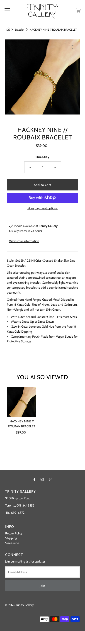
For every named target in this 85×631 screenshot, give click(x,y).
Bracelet (19, 29)
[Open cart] (78, 9)
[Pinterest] (50, 479)
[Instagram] (42, 479)
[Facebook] (34, 479)
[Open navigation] (7, 9)
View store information (24, 241)
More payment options (42, 208)
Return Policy (13, 533)
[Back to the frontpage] (9, 30)
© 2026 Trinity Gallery (19, 605)
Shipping (11, 538)
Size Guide (12, 543)
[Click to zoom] (73, 47)
